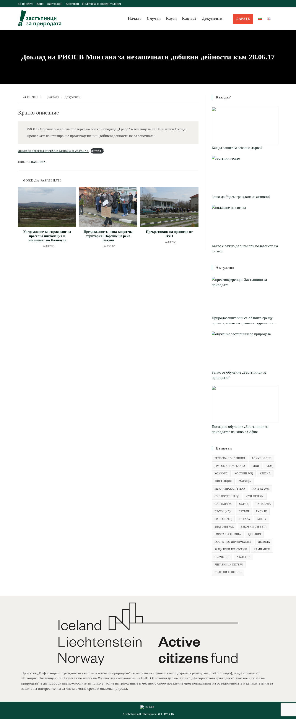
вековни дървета (254, 526)
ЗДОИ (255, 465)
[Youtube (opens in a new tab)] (276, 4)
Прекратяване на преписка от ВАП (169, 234)
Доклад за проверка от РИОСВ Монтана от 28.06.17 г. (53, 150)
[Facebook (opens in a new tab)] (266, 4)
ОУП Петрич (255, 496)
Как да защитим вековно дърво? (237, 148)
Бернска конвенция (230, 458)
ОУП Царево (223, 503)
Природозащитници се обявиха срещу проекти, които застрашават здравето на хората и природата (243, 321)
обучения (222, 557)
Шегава (244, 519)
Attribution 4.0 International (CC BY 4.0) (148, 714)
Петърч (244, 511)
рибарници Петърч (229, 564)
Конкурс (221, 473)
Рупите (261, 511)
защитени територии (231, 549)
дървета (264, 541)
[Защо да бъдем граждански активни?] (245, 174)
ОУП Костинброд (227, 496)
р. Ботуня (243, 557)
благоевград (224, 526)
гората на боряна (228, 534)
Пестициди (223, 511)
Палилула (38, 162)
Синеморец (223, 519)
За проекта (25, 3)
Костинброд (244, 473)
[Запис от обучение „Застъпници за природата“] (245, 350)
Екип (40, 3)
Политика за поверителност (101, 3)
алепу (262, 519)
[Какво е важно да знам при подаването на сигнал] (245, 223)
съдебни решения (228, 572)
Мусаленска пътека (230, 488)
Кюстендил (223, 481)
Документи (72, 97)
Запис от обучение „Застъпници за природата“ (239, 375)
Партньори (54, 3)
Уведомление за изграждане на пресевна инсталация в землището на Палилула (47, 236)
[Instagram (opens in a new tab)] (271, 4)
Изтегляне (97, 150)
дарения (254, 534)
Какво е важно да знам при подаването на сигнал (245, 248)
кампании (262, 549)
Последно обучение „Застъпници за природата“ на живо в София (240, 429)
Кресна (265, 473)
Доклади (53, 97)
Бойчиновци (262, 458)
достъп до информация (233, 541)
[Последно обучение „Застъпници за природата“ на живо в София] (245, 404)
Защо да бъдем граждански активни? (241, 197)
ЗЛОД (269, 465)
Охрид (244, 503)
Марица (245, 481)
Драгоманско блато (230, 465)
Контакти (72, 3)
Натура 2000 (260, 488)
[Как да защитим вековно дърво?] (245, 125)
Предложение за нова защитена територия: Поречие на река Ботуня (108, 236)
